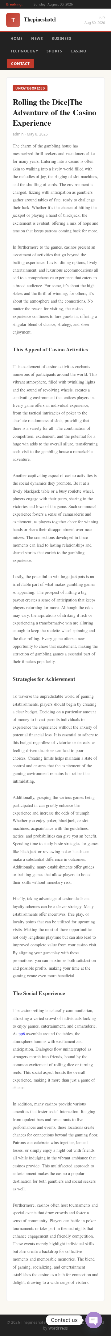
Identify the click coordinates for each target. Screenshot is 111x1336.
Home (16, 38)
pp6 (21, 1033)
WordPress (58, 1328)
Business (61, 38)
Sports (54, 51)
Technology (24, 51)
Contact (20, 63)
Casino (78, 51)
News (37, 38)
